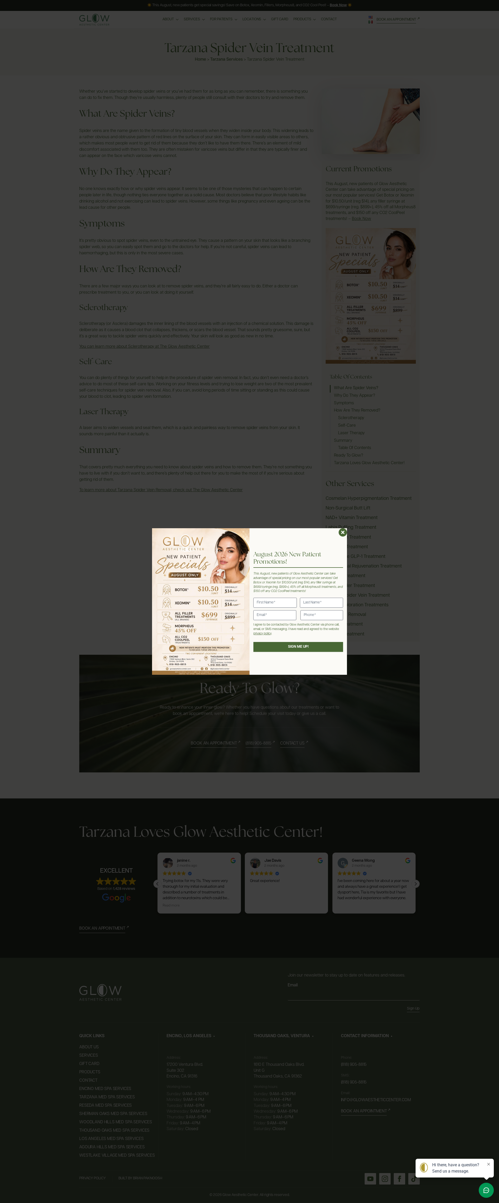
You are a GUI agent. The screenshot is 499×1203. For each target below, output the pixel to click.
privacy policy (262, 633)
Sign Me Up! (298, 647)
